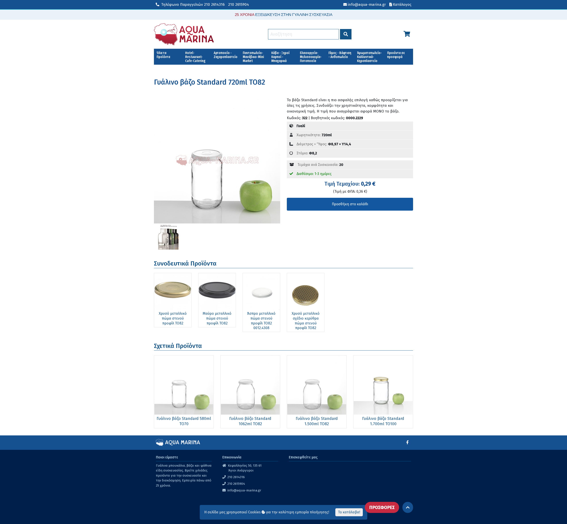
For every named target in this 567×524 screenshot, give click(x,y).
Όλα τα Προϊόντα (163, 55)
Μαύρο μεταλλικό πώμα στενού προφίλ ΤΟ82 (217, 318)
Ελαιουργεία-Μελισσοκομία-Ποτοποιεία (311, 57)
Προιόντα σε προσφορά (396, 55)
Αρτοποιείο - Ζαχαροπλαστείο (225, 55)
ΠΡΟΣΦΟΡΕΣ (382, 507)
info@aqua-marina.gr (244, 490)
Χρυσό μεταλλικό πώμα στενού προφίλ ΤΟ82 (173, 318)
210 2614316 (193, 4)
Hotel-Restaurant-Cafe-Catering (195, 57)
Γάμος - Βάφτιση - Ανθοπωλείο (339, 55)
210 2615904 (238, 4)
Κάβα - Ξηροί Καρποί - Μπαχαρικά (280, 57)
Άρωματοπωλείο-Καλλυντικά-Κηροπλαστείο (369, 57)
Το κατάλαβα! (349, 512)
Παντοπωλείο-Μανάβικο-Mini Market (253, 57)
